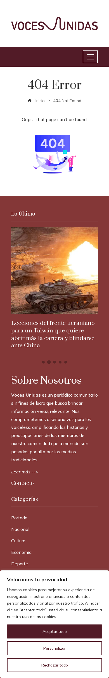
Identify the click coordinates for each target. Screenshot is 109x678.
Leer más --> (24, 472)
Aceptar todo (54, 631)
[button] (43, 362)
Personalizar (54, 648)
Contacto (22, 483)
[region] (54, 624)
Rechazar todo (54, 665)
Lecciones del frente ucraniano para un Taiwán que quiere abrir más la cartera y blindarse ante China (53, 335)
